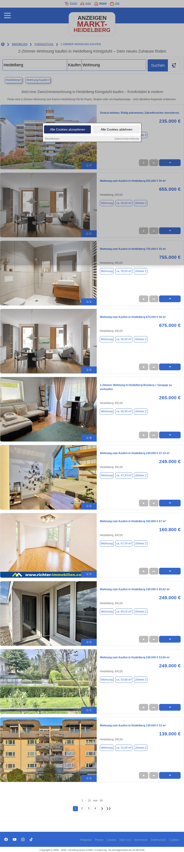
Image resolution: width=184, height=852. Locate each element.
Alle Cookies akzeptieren (67, 129)
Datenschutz (158, 839)
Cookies (174, 839)
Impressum (141, 839)
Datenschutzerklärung (127, 138)
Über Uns (125, 839)
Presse (99, 839)
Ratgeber (86, 839)
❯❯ (108, 808)
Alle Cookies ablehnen (116, 129)
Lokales (111, 839)
